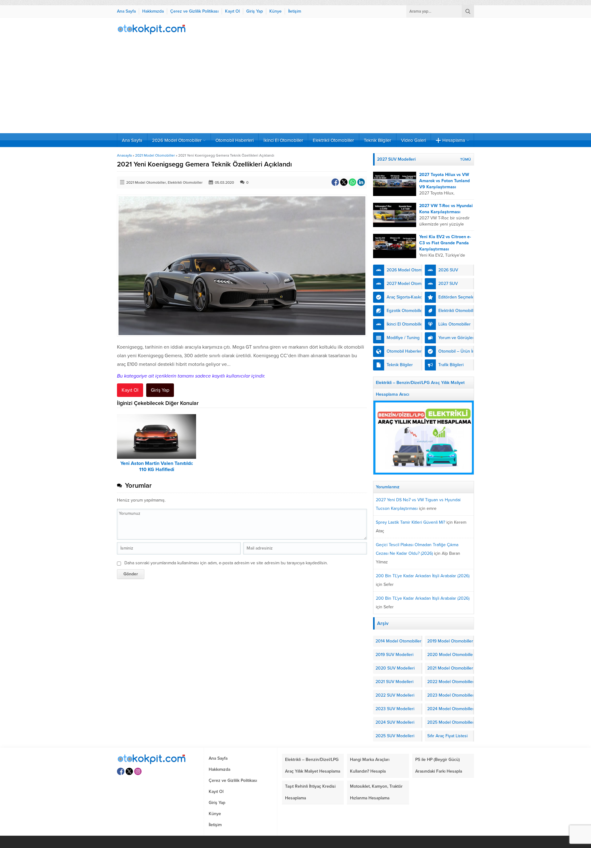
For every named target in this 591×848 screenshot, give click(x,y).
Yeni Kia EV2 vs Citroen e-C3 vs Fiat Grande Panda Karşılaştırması (445, 243)
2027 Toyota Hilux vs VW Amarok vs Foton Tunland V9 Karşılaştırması (444, 181)
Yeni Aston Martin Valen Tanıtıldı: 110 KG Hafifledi (156, 466)
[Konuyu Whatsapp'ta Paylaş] (352, 182)
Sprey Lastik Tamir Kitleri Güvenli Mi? (410, 522)
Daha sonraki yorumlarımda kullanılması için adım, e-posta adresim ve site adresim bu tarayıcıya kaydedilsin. (226, 563)
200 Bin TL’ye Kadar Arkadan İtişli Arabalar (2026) (422, 575)
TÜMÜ (465, 159)
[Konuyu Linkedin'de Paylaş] (361, 182)
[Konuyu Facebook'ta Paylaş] (335, 182)
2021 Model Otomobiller (155, 155)
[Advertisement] (295, 87)
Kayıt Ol (130, 390)
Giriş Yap (160, 390)
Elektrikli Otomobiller (185, 182)
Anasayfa (124, 155)
